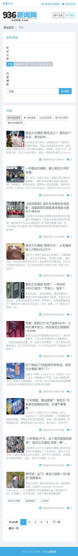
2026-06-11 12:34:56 (53, 236)
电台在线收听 (52, 4)
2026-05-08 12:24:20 (53, 275)
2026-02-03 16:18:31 (53, 508)
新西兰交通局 (14, 500)
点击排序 (31, 117)
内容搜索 (7, 79)
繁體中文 (8, 3)
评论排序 (47, 117)
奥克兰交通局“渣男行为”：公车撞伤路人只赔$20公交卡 (48, 247)
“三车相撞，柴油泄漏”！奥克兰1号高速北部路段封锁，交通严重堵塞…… (47, 404)
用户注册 (58, 15)
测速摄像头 (30, 500)
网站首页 (9, 27)
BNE (38, 551)
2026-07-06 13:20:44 (53, 195)
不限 (10, 64)
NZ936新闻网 (49, 551)
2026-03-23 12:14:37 (53, 356)
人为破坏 (45, 500)
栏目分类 (7, 53)
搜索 (66, 91)
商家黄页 (47, 64)
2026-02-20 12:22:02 (53, 465)
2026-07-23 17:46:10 (53, 159)
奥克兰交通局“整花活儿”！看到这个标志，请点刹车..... (48, 135)
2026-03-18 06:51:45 (53, 391)
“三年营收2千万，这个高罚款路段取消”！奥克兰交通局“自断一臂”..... (48, 441)
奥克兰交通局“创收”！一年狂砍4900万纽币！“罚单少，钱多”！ (45, 286)
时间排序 (15, 117)
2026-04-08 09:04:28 (53, 314)
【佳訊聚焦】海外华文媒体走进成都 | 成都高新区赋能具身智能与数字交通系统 (47, 208)
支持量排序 (17, 122)
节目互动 (69, 4)
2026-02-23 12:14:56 (53, 429)
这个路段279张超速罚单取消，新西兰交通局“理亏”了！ (48, 367)
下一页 (56, 522)
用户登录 (69, 15)
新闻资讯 (20, 64)
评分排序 (63, 117)
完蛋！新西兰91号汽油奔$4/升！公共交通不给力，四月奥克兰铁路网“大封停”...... (48, 327)
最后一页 (14, 528)
